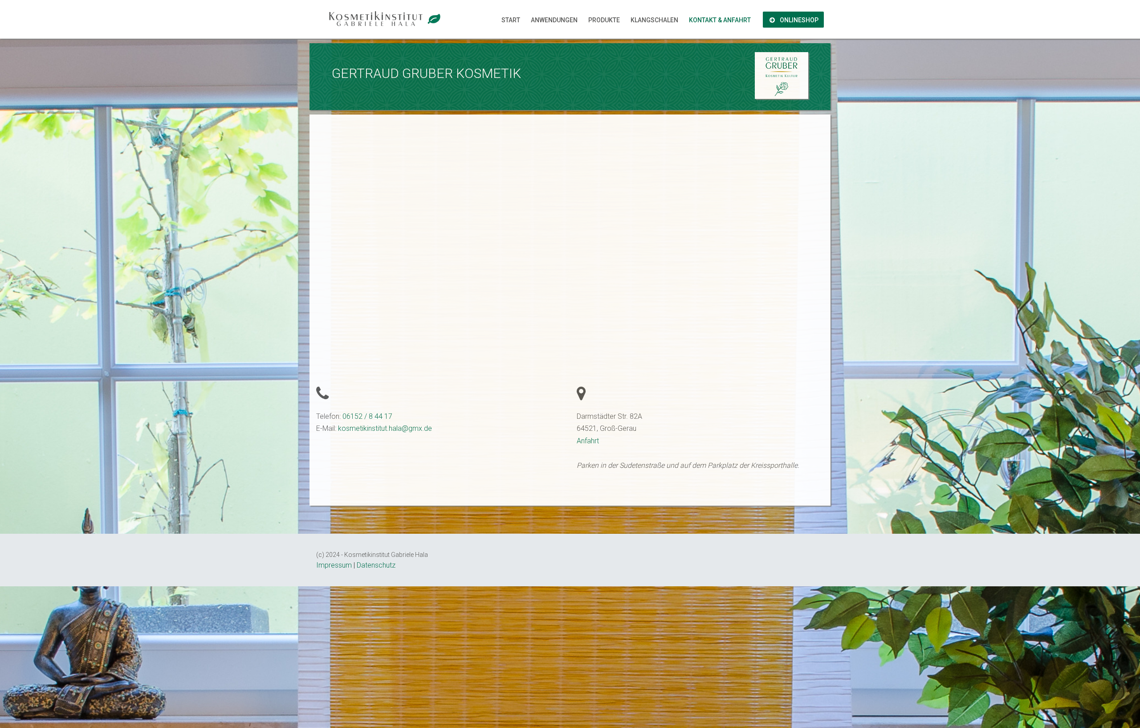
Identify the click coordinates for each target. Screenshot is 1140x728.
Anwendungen (554, 20)
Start (510, 20)
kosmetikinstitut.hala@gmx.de (385, 428)
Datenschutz (376, 565)
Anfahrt (588, 441)
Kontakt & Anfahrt (720, 20)
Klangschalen (654, 20)
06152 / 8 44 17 (367, 416)
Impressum (334, 565)
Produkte (604, 20)
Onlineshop (798, 20)
